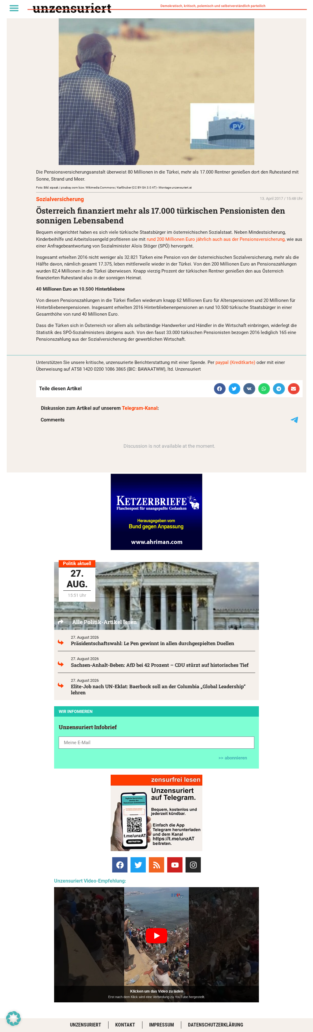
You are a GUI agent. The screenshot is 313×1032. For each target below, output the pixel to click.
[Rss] (156, 864)
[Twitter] (138, 864)
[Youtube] (174, 864)
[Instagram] (193, 864)
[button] (14, 8)
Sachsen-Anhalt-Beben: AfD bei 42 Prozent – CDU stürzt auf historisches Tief (160, 665)
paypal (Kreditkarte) (235, 362)
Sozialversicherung (60, 199)
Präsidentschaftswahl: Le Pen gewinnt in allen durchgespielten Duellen (152, 643)
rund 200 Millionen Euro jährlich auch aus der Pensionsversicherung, (216, 239)
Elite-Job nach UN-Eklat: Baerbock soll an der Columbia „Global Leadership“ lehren (158, 689)
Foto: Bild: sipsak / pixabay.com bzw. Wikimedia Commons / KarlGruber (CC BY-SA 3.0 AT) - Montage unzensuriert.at (114, 187)
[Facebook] (119, 864)
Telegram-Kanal (139, 408)
